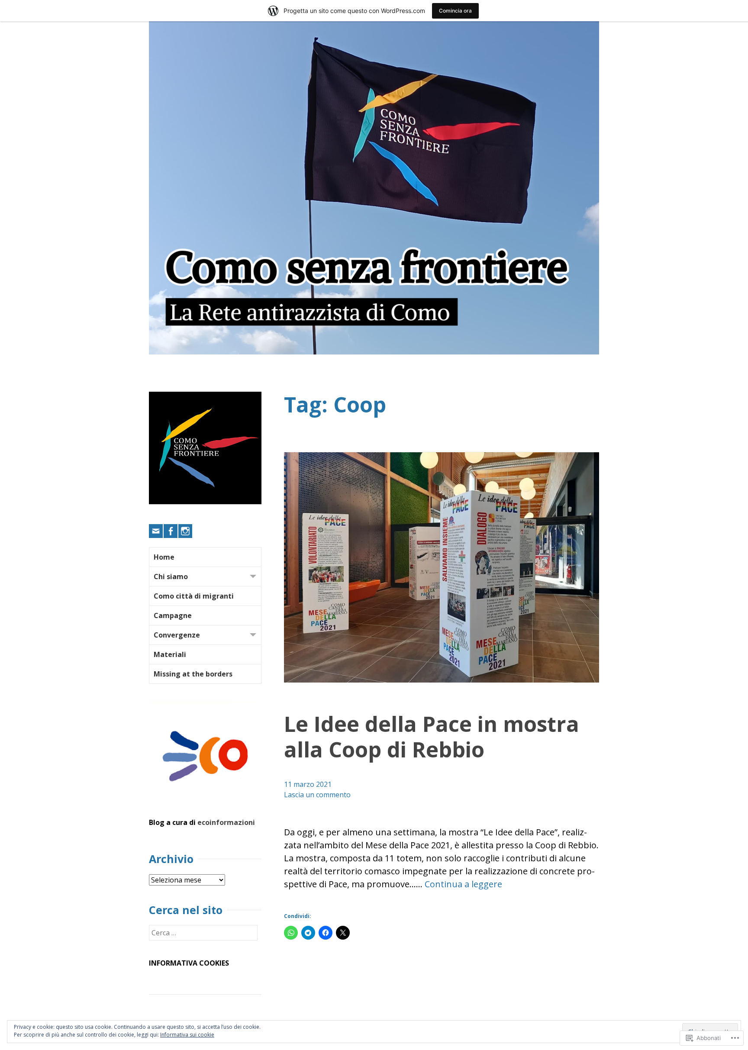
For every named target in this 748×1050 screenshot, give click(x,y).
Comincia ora (455, 10)
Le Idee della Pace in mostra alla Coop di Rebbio (431, 736)
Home (164, 557)
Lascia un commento (317, 794)
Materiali (170, 654)
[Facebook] (170, 531)
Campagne (173, 615)
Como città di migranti (194, 596)
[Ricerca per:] (203, 932)
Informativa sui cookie (187, 1034)
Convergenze (177, 635)
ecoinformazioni (226, 822)
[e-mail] (156, 531)
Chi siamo (171, 576)
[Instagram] (185, 531)
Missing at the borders (193, 674)
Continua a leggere (463, 884)
